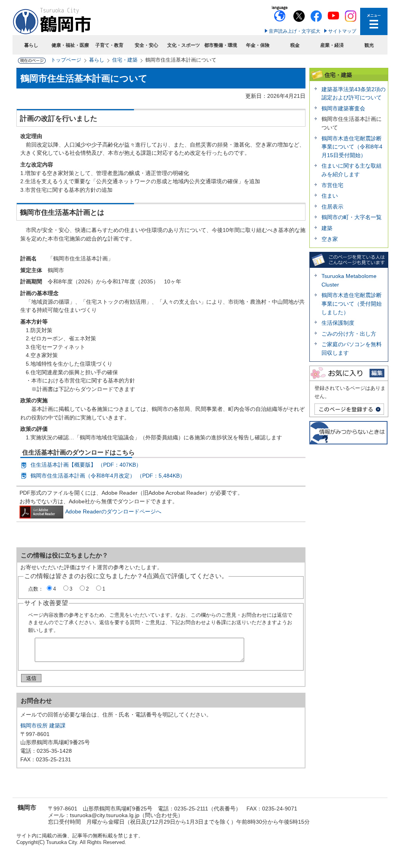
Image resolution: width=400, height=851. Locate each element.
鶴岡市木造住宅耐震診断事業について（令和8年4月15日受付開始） (351, 146)
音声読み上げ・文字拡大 (294, 31)
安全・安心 (146, 45)
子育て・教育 (109, 45)
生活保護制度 (337, 323)
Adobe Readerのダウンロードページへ (113, 511)
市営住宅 (332, 185)
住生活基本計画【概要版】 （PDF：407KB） (85, 465)
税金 (295, 45)
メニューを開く (374, 21)
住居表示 (332, 206)
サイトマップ (342, 31)
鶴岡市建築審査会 (343, 108)
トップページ (66, 60)
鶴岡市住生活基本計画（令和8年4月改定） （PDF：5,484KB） (107, 475)
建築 (326, 228)
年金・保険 (258, 45)
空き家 (329, 239)
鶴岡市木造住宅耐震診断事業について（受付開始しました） (351, 303)
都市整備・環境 (220, 45)
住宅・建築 (125, 60)
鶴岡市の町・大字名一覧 (351, 217)
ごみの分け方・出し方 (348, 334)
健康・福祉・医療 (70, 45)
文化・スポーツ (183, 45)
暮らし (31, 45)
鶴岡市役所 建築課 (43, 725)
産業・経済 (332, 45)
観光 (369, 45)
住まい (329, 196)
